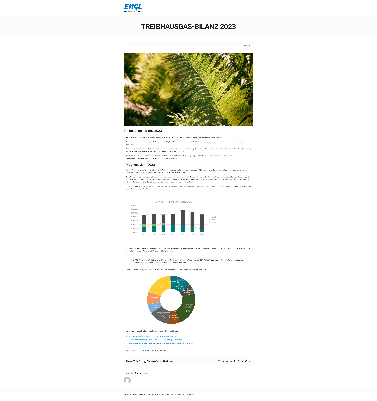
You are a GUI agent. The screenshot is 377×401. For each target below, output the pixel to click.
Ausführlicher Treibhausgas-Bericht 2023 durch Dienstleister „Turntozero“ (153, 336)
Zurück (244, 45)
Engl (128, 350)
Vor (250, 45)
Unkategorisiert (145, 350)
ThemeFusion (158, 394)
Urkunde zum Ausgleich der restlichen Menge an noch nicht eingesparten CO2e (155, 340)
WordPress (190, 394)
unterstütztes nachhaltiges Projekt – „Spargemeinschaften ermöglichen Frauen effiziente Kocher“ (161, 343)
